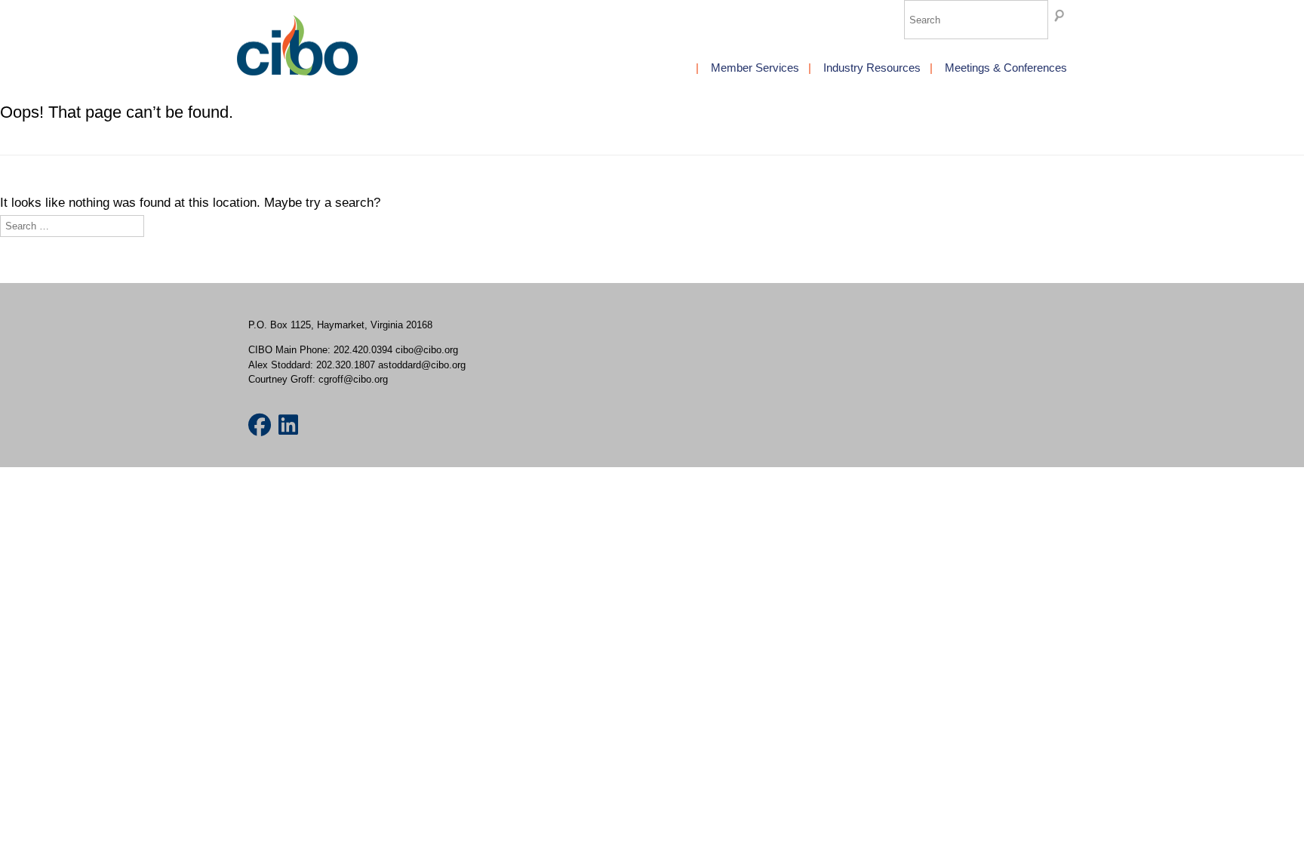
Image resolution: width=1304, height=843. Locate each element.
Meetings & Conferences (1006, 67)
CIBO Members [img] (297, 45)
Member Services (755, 67)
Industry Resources (872, 67)
